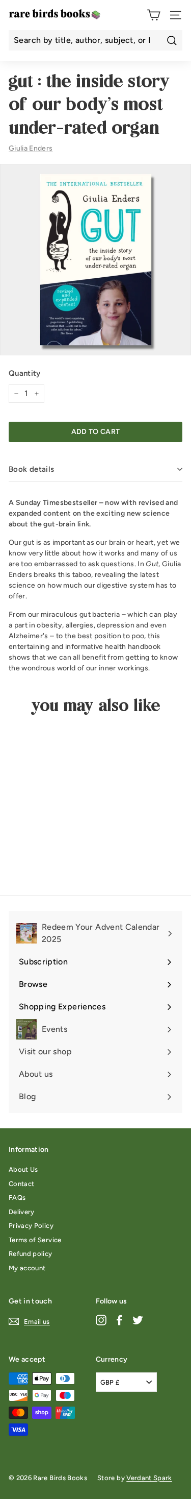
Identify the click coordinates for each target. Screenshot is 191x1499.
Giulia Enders (31, 148)
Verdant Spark (149, 1478)
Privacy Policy (31, 1225)
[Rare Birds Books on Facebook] (119, 1319)
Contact (21, 1184)
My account (27, 1268)
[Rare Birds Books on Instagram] (101, 1319)
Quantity (25, 373)
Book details (31, 469)
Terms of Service (35, 1240)
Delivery (22, 1212)
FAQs (17, 1197)
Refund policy (30, 1254)
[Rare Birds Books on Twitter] (137, 1319)
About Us (23, 1169)
